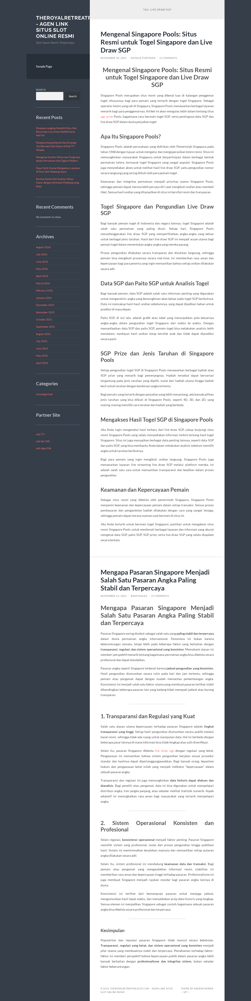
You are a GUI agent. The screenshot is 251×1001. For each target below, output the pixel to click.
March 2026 (43, 283)
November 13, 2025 (114, 596)
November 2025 (45, 312)
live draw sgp (164, 750)
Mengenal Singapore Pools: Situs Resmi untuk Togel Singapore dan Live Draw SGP (156, 42)
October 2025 (44, 319)
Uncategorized (44, 394)
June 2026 (42, 261)
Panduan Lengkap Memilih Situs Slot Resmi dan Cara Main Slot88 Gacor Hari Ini (56, 132)
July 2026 (41, 254)
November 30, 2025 (114, 58)
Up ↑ (186, 992)
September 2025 (45, 326)
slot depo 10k (43, 448)
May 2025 (42, 355)
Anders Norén (203, 988)
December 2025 (45, 304)
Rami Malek (139, 596)
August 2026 (43, 247)
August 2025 (43, 333)
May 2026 (42, 268)
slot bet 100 (43, 441)
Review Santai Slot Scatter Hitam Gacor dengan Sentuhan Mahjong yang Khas (57, 182)
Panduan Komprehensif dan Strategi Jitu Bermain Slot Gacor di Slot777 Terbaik (56, 146)
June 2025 (42, 348)
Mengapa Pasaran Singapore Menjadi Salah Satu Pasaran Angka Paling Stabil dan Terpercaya (155, 580)
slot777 (40, 434)
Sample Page (44, 66)
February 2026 (44, 290)
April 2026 (42, 275)
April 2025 (42, 362)
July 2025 (41, 341)
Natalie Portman (143, 58)
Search (41, 89)
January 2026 (44, 297)
